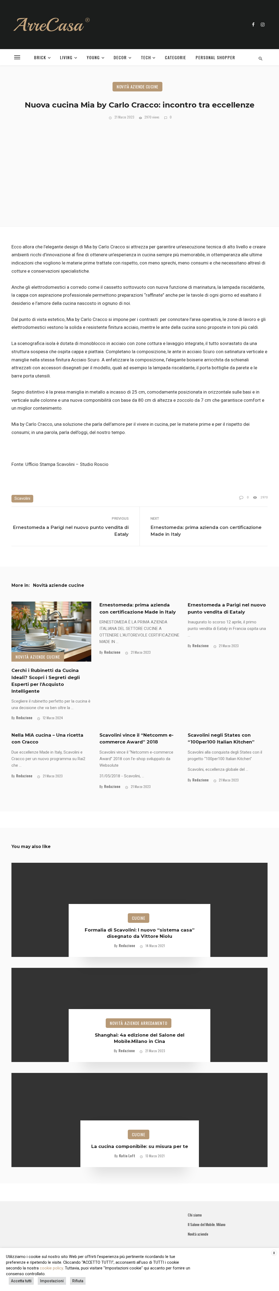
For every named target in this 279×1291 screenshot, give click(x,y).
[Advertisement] (139, 172)
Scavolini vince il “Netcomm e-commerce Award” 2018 (136, 738)
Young (93, 57)
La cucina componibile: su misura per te (139, 1146)
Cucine (138, 918)
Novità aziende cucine (137, 87)
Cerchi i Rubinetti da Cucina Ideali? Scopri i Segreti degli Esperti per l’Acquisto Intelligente (45, 681)
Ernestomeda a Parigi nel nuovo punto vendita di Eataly (71, 531)
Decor (120, 57)
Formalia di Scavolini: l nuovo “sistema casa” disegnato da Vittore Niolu (140, 933)
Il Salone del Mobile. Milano (206, 1224)
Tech (146, 57)
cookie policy (51, 1268)
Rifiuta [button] (77, 1281)
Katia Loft (127, 1155)
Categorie (175, 57)
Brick (40, 57)
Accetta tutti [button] (21, 1281)
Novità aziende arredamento (138, 1023)
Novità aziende (198, 1234)
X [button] (274, 1253)
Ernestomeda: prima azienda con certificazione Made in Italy (206, 531)
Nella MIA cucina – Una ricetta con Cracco (47, 738)
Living (66, 57)
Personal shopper (215, 57)
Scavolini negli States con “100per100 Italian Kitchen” (221, 738)
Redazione (24, 717)
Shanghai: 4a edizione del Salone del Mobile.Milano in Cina (139, 1038)
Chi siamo (195, 1215)
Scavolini (22, 498)
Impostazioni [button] (52, 1281)
